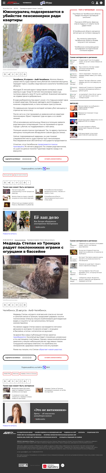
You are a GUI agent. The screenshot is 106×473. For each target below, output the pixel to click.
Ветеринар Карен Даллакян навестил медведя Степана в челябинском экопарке (21, 390)
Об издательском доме (25, 432)
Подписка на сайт (70, 432)
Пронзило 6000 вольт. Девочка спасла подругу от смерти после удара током (86, 24)
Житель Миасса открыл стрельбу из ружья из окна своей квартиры (22, 197)
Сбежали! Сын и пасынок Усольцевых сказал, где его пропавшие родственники (91, 245)
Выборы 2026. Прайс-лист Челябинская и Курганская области (37, 437)
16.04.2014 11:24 (7, 8)
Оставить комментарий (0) (53, 159)
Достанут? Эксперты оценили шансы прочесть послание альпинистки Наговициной (91, 258)
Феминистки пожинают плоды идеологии (88, 113)
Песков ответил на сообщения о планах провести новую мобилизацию (88, 107)
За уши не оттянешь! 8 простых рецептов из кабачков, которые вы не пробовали (91, 252)
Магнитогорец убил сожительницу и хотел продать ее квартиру (23, 191)
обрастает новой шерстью (50, 350)
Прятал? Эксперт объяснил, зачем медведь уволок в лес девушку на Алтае (90, 82)
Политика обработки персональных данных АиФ (60, 435)
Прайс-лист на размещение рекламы (29, 435)
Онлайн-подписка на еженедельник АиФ (48, 432)
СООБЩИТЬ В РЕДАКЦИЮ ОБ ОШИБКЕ (70, 437)
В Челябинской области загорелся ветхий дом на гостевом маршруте (86, 32)
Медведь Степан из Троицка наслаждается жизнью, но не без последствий (55, 390)
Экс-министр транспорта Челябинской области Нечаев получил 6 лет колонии (86, 40)
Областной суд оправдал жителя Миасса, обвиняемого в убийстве (22, 204)
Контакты (81, 432)
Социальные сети (93, 432)
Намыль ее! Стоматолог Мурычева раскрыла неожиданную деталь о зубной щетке (90, 89)
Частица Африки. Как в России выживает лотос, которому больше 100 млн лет (90, 272)
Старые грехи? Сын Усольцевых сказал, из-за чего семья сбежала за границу (90, 61)
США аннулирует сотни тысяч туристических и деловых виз (88, 134)
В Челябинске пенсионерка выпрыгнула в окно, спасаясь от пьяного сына (55, 191)
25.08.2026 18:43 (8, 240)
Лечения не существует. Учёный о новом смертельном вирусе (90, 264)
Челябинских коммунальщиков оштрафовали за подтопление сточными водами (87, 48)
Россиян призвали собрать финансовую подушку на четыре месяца (88, 128)
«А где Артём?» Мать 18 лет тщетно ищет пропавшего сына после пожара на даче (90, 95)
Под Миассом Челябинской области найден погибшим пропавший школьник (86, 15)
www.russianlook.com (10, 69)
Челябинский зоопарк (10, 300)
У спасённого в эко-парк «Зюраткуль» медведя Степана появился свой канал (22, 396)
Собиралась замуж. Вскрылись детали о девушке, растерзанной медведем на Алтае (89, 279)
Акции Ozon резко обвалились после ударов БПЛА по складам (90, 120)
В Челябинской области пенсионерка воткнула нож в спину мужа (54, 198)
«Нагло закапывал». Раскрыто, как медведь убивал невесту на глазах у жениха (90, 75)
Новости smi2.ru (10, 234)
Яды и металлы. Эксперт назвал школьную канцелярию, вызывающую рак (89, 68)
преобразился (19, 337)
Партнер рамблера (35, 465)
